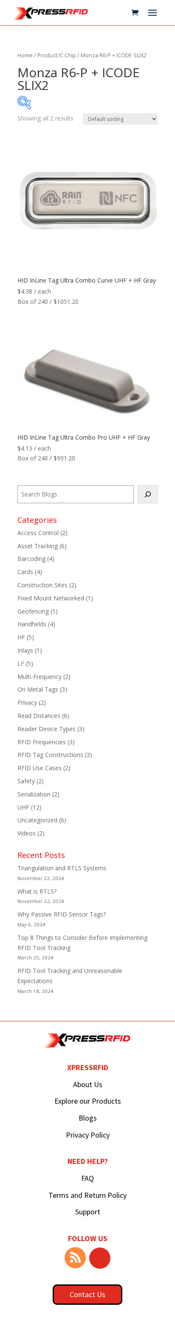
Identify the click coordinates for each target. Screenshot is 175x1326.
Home (25, 55)
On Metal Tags (37, 689)
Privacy (27, 702)
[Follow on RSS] (75, 1257)
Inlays (25, 650)
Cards (25, 572)
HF (21, 637)
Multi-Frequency (39, 677)
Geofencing (33, 611)
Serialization (34, 794)
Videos (26, 833)
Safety (26, 781)
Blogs (88, 1118)
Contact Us (87, 1294)
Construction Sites (42, 585)
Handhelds (31, 624)
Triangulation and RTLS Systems (62, 868)
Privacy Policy (88, 1135)
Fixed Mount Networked (50, 598)
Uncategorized (37, 820)
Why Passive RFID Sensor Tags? (61, 914)
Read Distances (38, 716)
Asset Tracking (37, 546)
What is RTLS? (36, 891)
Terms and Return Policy (87, 1195)
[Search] (148, 494)
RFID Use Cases (39, 768)
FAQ (87, 1178)
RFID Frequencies (41, 742)
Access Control (38, 533)
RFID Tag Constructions (50, 755)
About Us (87, 1084)
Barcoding (31, 559)
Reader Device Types (46, 729)
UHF (23, 807)
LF (20, 663)
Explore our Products (87, 1101)
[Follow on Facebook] (99, 1258)
